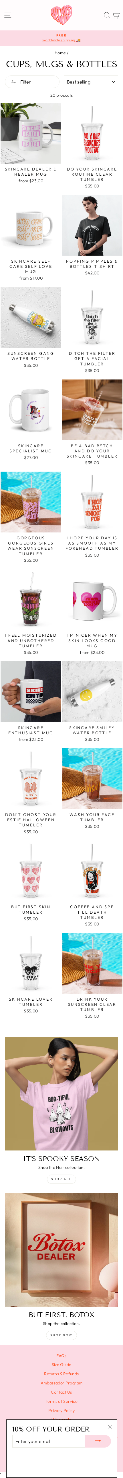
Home (60, 52)
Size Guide (62, 1364)
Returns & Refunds (61, 1373)
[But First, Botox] (61, 1250)
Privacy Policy (61, 1410)
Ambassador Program (62, 1383)
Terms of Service (61, 1401)
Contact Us (61, 1392)
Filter (25, 82)
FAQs (61, 1355)
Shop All (61, 1179)
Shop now (61, 1335)
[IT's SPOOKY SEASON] (61, 1093)
